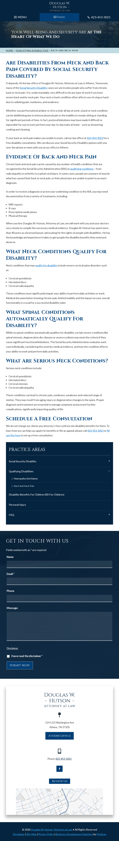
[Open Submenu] (109, 461)
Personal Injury (17, 504)
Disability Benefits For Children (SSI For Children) (36, 494)
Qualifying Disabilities (21, 471)
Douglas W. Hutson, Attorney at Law (51, 829)
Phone (10, 590)
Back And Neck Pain (24, 486)
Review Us (59, 781)
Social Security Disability (33, 87)
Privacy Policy (46, 834)
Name (10, 556)
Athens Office (59, 736)
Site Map (32, 834)
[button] (20, 16)
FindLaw (101, 834)
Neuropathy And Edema (26, 478)
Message (12, 608)
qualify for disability (46, 265)
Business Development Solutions (74, 834)
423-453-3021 (101, 17)
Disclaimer (12, 648)
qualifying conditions (82, 168)
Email (61, 17)
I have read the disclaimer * (27, 656)
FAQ (11, 514)
